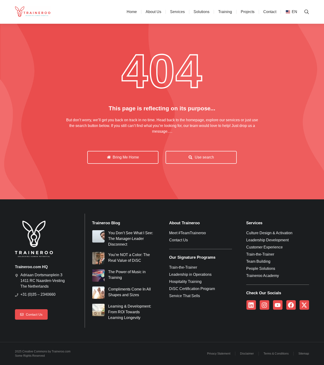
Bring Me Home (126, 157)
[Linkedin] (251, 305)
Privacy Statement (218, 353)
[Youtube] (277, 305)
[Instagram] (264, 305)
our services (229, 120)
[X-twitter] (304, 305)
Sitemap (303, 353)
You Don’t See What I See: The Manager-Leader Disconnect (130, 238)
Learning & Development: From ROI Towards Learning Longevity (129, 312)
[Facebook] (291, 305)
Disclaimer (247, 353)
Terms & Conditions (276, 353)
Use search (204, 157)
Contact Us (34, 314)
